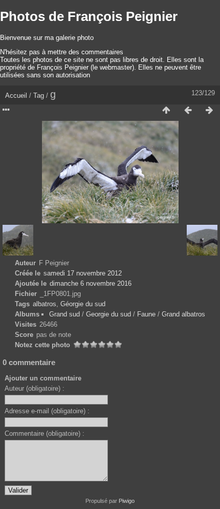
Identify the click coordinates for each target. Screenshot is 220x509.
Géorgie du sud (82, 304)
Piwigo (127, 501)
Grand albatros (183, 314)
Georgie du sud (108, 314)
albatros (44, 304)
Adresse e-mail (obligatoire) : (47, 411)
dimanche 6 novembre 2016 (90, 283)
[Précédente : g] (188, 110)
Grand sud (64, 314)
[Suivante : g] (209, 110)
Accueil (16, 95)
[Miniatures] (166, 110)
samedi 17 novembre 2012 (82, 273)
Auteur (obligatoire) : (34, 388)
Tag (38, 95)
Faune (146, 314)
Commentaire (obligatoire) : (44, 433)
